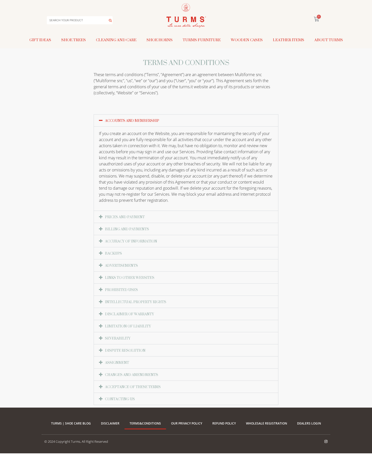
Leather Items (288, 40)
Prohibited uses (121, 289)
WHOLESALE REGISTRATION (266, 423)
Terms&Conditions (145, 423)
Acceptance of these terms (133, 386)
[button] (186, 120)
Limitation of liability (128, 326)
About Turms (328, 40)
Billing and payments (127, 229)
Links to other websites (129, 277)
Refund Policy (224, 423)
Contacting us (120, 398)
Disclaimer (110, 423)
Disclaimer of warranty (129, 313)
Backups (113, 253)
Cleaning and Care (116, 40)
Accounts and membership (132, 120)
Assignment (117, 362)
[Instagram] (326, 441)
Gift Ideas (40, 40)
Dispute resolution (125, 350)
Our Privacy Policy (186, 423)
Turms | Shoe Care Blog (71, 423)
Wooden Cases (247, 40)
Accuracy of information (131, 241)
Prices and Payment (125, 216)
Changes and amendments (131, 374)
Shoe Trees (73, 40)
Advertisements (121, 265)
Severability (118, 338)
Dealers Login (309, 423)
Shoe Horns (160, 40)
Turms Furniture (202, 40)
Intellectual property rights (135, 301)
